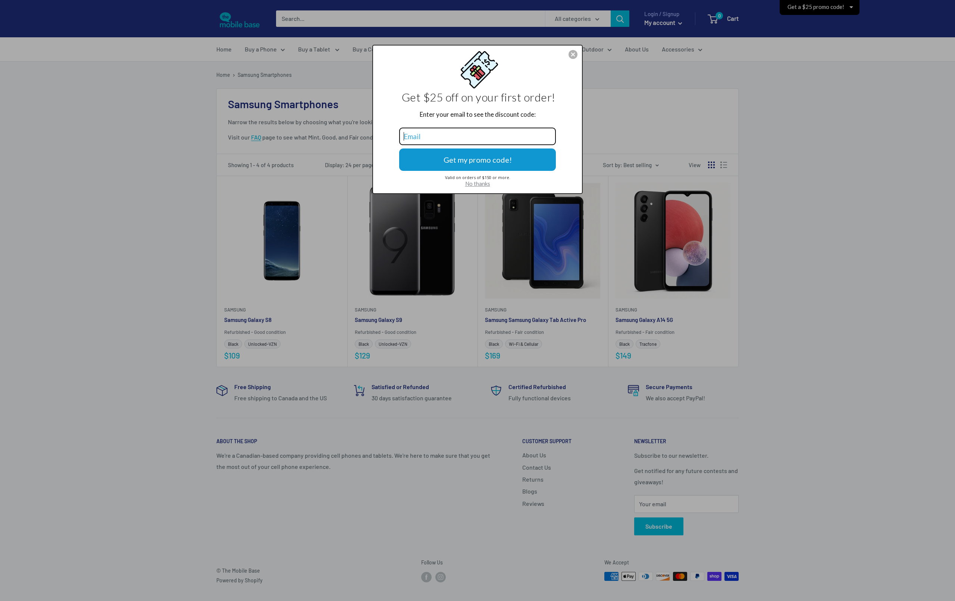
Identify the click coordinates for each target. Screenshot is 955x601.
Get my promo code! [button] (478, 159)
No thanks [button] (477, 183)
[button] (573, 54)
